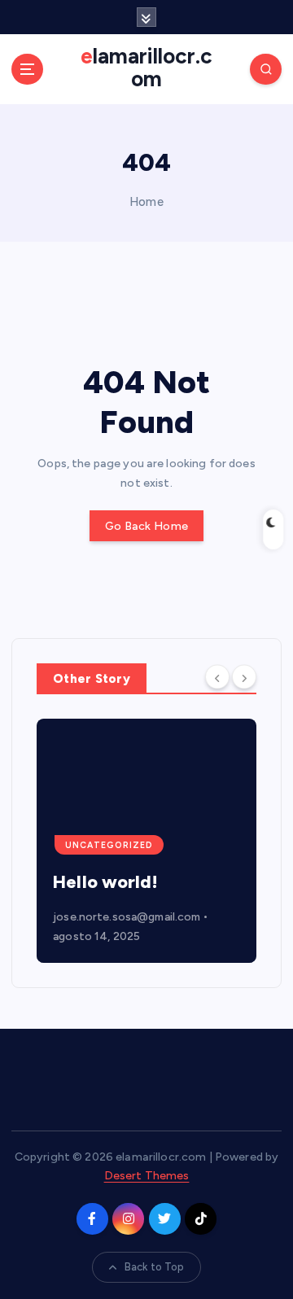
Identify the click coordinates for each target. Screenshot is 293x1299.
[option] (146, 841)
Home (146, 202)
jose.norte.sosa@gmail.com (127, 917)
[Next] (244, 677)
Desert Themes (147, 1176)
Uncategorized (109, 845)
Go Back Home (146, 526)
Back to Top (155, 1267)
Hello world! (105, 882)
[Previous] (217, 677)
